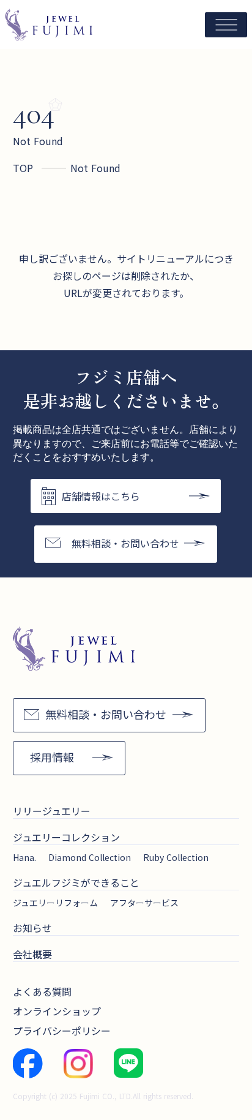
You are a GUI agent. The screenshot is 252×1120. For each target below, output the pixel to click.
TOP (23, 167)
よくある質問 (42, 991)
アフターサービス (144, 902)
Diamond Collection (89, 857)
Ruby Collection (176, 857)
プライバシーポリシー (62, 1030)
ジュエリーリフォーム (55, 902)
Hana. (24, 857)
